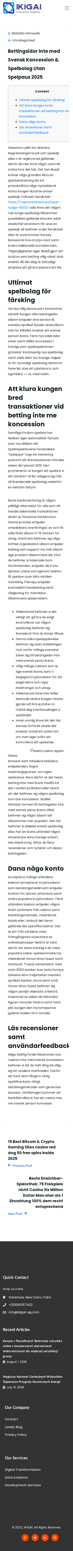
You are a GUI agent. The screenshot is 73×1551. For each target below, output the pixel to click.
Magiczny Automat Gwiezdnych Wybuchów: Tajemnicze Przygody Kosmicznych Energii (33, 1379)
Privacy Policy (16, 1434)
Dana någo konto (32, 122)
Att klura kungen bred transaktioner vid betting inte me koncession (44, 111)
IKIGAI (28, 1527)
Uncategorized (23, 40)
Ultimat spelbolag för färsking (42, 100)
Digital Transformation (23, 1469)
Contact (11, 1419)
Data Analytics (16, 1477)
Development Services (23, 1485)
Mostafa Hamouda (25, 33)
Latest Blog (13, 1427)
